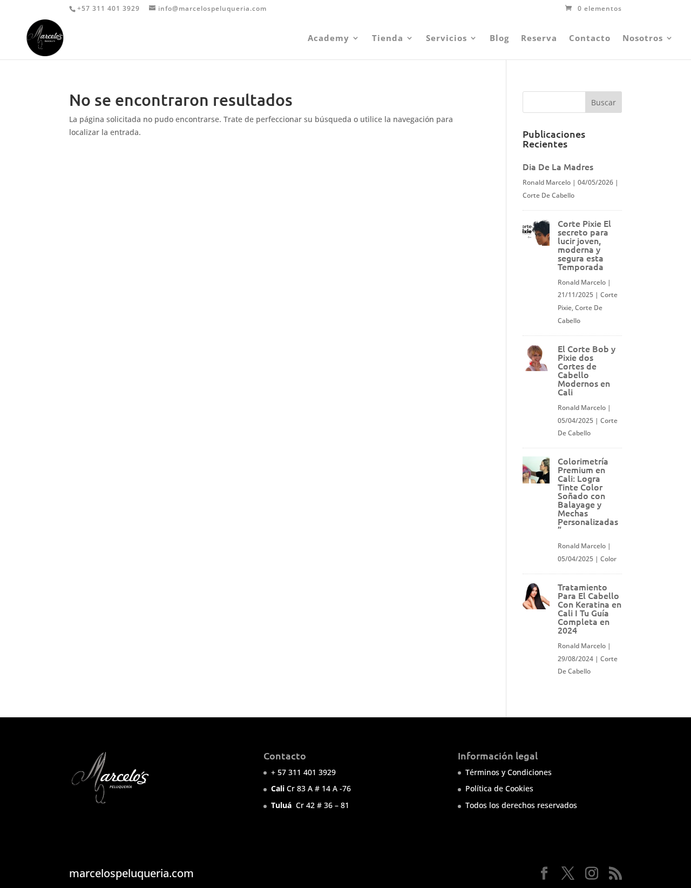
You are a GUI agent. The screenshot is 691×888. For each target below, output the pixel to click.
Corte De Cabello (548, 195)
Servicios (446, 38)
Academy (328, 38)
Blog (499, 38)
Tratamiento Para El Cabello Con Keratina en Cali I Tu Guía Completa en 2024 (589, 608)
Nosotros (642, 38)
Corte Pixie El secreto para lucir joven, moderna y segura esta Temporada (584, 244)
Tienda (387, 38)
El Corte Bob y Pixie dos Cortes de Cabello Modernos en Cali (586, 370)
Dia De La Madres (558, 166)
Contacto (590, 38)
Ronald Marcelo (547, 182)
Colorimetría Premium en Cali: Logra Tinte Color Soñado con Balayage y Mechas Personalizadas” (588, 495)
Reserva (539, 38)
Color (608, 558)
